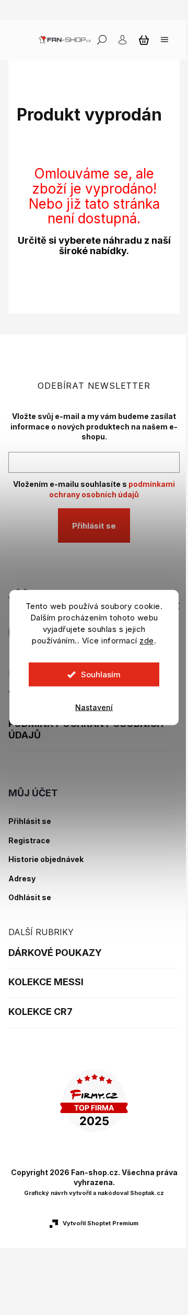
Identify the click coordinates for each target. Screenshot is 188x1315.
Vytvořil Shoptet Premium (100, 1223)
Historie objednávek (46, 859)
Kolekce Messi (46, 981)
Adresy (22, 879)
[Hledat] (102, 40)
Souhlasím (101, 674)
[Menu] (164, 40)
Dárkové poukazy (55, 952)
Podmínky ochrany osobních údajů (85, 729)
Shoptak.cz (147, 1193)
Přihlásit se (94, 526)
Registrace (29, 840)
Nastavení (94, 707)
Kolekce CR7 (40, 1011)
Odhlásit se (29, 897)
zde (146, 640)
